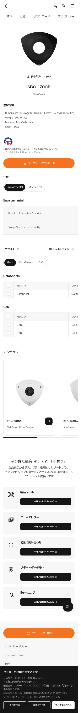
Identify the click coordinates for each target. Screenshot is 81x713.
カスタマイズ (39, 705)
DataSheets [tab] (26, 262)
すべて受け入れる (63, 705)
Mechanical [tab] (35, 187)
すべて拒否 (15, 705)
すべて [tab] (10, 262)
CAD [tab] (41, 262)
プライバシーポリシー (16, 646)
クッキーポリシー (14, 655)
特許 (7, 664)
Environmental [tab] (15, 187)
